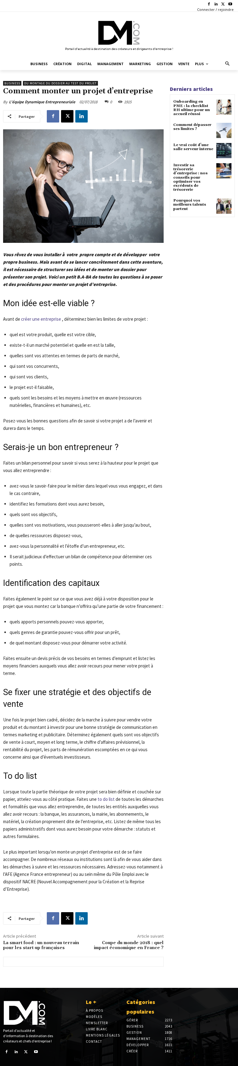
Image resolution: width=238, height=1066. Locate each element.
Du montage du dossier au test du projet (60, 83)
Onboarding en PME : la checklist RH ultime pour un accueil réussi (191, 107)
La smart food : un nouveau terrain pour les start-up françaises (41, 945)
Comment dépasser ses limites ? (192, 127)
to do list (106, 799)
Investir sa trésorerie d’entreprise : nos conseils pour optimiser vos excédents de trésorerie (190, 177)
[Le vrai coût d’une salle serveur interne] (223, 150)
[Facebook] (209, 4)
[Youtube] (230, 4)
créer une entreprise (41, 319)
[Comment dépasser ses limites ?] (223, 130)
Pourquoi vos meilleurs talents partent (189, 204)
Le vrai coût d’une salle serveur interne (193, 147)
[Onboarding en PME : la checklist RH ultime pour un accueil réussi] (223, 107)
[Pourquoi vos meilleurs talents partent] (223, 206)
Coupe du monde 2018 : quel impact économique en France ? (129, 945)
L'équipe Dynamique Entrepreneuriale (42, 102)
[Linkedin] (216, 4)
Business (12, 83)
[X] (223, 4)
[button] (227, 64)
